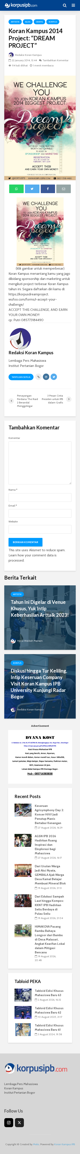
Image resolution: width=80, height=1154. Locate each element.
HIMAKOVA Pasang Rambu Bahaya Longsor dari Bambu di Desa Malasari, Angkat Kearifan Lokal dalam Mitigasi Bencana (50, 939)
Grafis (39, 21)
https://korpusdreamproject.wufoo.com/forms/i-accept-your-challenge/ (33, 299)
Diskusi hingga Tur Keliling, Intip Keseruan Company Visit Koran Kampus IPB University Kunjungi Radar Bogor (39, 683)
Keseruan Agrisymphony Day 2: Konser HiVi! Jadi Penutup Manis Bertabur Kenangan (49, 814)
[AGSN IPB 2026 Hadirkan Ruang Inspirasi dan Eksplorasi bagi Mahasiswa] (23, 840)
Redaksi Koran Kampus (28, 54)
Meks (36, 1144)
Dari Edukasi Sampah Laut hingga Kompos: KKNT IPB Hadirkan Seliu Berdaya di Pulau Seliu (49, 905)
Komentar (14, 438)
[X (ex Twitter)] (19, 1122)
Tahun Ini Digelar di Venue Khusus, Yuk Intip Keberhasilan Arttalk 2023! (40, 608)
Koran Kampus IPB (64, 1144)
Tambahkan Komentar (55, 60)
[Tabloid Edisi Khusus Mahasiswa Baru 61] (23, 1029)
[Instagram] (8, 1122)
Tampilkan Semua (21, 377)
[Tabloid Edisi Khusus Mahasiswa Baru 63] (23, 995)
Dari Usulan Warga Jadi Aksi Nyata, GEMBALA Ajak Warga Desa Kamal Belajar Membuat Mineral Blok (50, 874)
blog (27, 21)
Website (13, 521)
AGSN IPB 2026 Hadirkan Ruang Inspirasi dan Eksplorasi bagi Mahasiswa (46, 844)
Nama (13, 489)
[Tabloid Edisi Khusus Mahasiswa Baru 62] (23, 1012)
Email (13, 505)
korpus (53, 21)
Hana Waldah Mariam (30, 640)
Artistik (15, 21)
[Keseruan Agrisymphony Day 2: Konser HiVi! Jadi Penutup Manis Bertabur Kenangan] (23, 810)
